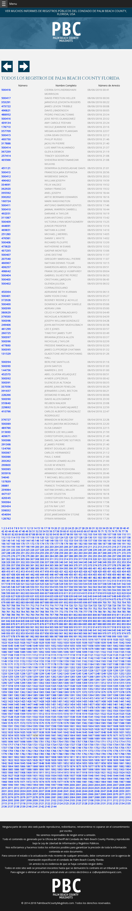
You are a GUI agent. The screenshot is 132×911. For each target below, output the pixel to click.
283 (47, 556)
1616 (35, 729)
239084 (6, 489)
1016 (91, 639)
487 (119, 577)
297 (114, 556)
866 (124, 621)
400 (90, 568)
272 (124, 553)
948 (128, 630)
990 (71, 636)
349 (104, 562)
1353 (97, 689)
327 (128, 559)
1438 (103, 701)
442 (32, 574)
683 (23, 602)
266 (95, 553)
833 (95, 617)
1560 (78, 720)
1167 (115, 661)
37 (114, 528)
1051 (47, 645)
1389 (60, 695)
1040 (109, 642)
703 (119, 602)
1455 (78, 704)
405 (114, 568)
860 (95, 621)
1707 (78, 741)
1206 (97, 667)
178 (61, 543)
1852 (66, 763)
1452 (60, 704)
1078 (84, 648)
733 (3, 608)
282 (42, 556)
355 (3, 565)
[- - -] (4, 4)
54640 (5, 477)
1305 (60, 682)
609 (56, 593)
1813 (84, 757)
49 (26, 531)
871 (18, 624)
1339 (10, 689)
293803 (6, 465)
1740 (22, 747)
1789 (66, 754)
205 (61, 546)
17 (45, 528)
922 (3, 630)
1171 (10, 664)
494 (23, 580)
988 (61, 636)
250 (18, 553)
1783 (29, 754)
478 (76, 577)
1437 (97, 701)
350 (109, 562)
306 (27, 559)
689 (52, 602)
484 (104, 577)
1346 (53, 689)
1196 (35, 667)
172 (32, 543)
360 (27, 565)
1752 (97, 747)
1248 (97, 673)
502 (61, 580)
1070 (35, 648)
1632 (4, 732)
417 (42, 571)
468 (27, 577)
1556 (53, 720)
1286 (72, 679)
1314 (115, 682)
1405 (29, 698)
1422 (4, 701)
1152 (22, 661)
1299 (22, 682)
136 (119, 537)
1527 (4, 716)
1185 (97, 664)
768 (42, 611)
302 (8, 559)
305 (23, 559)
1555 (47, 720)
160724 (6, 201)
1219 (47, 670)
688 (47, 602)
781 (104, 611)
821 (37, 617)
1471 (47, 707)
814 (3, 617)
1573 (29, 723)
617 (95, 593)
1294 (121, 679)
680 (8, 602)
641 (80, 596)
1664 (72, 735)
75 (116, 531)
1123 (103, 655)
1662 (60, 735)
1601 (72, 726)
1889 (35, 769)
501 (56, 580)
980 (23, 636)
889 (104, 624)
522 (27, 583)
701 (109, 602)
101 (80, 534)
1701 (41, 741)
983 (37, 636)
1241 (53, 673)
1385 (35, 695)
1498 (84, 710)
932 (52, 630)
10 (21, 528)
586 (76, 590)
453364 (6, 291)
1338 (4, 689)
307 (32, 559)
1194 (22, 667)
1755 (115, 747)
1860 (115, 763)
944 (109, 630)
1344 (41, 689)
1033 (66, 642)
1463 (128, 704)
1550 (16, 720)
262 (76, 553)
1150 (10, 661)
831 (85, 617)
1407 (41, 698)
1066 (10, 648)
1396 (103, 695)
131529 (6, 353)
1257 (22, 676)
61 (68, 531)
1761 (22, 750)
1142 (91, 658)
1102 (103, 651)
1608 (115, 726)
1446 (22, 704)
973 (119, 633)
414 (27, 571)
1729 (84, 744)
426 (85, 571)
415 (32, 571)
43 (6, 531)
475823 (6, 246)
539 (109, 583)
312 (56, 559)
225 (27, 549)
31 (93, 528)
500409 (6, 221)
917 (109, 627)
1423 (10, 701)
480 (85, 577)
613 (76, 593)
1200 (60, 667)
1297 (10, 682)
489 (128, 577)
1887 (22, 769)
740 (37, 608)
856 (76, 621)
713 (37, 605)
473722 (6, 106)
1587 (115, 723)
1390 (66, 695)
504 (71, 580)
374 (95, 565)
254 (37, 553)
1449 (41, 704)
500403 (6, 279)
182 (80, 543)
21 (59, 528)
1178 (53, 664)
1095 (60, 651)
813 (128, 614)
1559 (72, 720)
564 (100, 587)
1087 (10, 651)
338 (52, 562)
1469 (35, 707)
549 (27, 587)
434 (124, 571)
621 (114, 593)
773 (66, 611)
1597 (47, 726)
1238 (35, 673)
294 (100, 556)
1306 (66, 682)
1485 (4, 710)
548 (23, 587)
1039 (103, 642)
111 (128, 534)
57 (54, 531)
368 (66, 565)
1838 (109, 760)
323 (109, 559)
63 (75, 531)
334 (32, 562)
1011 (60, 639)
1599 (60, 726)
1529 (16, 716)
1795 (103, 754)
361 (32, 565)
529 (61, 583)
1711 (103, 741)
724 (90, 605)
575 (23, 590)
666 (71, 599)
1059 (97, 645)
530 (66, 583)
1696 (10, 741)
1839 (115, 760)
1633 (10, 732)
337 (47, 562)
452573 (6, 374)
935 (66, 630)
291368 (6, 444)
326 (124, 559)
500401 (6, 296)
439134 (6, 122)
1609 (121, 726)
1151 (16, 661)
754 (104, 608)
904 (47, 627)
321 (100, 559)
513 (114, 580)
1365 (41, 692)
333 (27, 562)
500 (52, 580)
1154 (35, 661)
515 (124, 580)
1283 (53, 679)
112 (3, 537)
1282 (47, 679)
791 (23, 614)
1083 (115, 648)
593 (109, 590)
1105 (121, 651)
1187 (109, 664)
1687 (84, 738)
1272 (115, 676)
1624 (84, 729)
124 (61, 537)
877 (47, 624)
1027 (29, 642)
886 (90, 624)
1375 (103, 692)
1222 (66, 670)
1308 (78, 682)
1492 (47, 710)
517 (3, 583)
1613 (16, 729)
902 (37, 627)
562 (90, 587)
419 (52, 571)
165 (128, 540)
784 (119, 611)
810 (114, 614)
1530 (22, 716)
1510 (29, 713)
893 (124, 624)
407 (124, 568)
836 (109, 617)
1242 (60, 673)
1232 (128, 670)
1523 (109, 713)
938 (80, 630)
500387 (6, 452)
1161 (78, 661)
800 (66, 614)
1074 (60, 648)
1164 (97, 661)
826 (61, 617)
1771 (84, 750)
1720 (29, 744)
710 (23, 605)
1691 (109, 738)
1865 (16, 766)
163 (119, 540)
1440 (115, 701)
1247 (91, 673)
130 (90, 537)
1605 (97, 726)
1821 (4, 760)
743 (52, 608)
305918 (6, 473)
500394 (6, 362)
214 (104, 546)
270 (114, 553)
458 (109, 574)
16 (42, 528)
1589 (128, 723)
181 (76, 543)
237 (85, 549)
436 (3, 574)
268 (104, 553)
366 (56, 565)
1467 (22, 707)
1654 (10, 735)
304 (18, 559)
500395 (6, 349)
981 (27, 636)
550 (32, 587)
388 (32, 568)
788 (8, 614)
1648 (103, 732)
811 (119, 614)
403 (104, 568)
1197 (41, 667)
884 (80, 624)
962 (66, 633)
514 (119, 580)
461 (124, 574)
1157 (53, 661)
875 (37, 624)
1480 (103, 707)
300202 (6, 197)
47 (20, 531)
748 (76, 608)
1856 (91, 763)
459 (114, 574)
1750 (84, 747)
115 (18, 537)
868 (3, 624)
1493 (53, 710)
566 (109, 587)
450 (71, 574)
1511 (35, 713)
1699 (29, 741)
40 (124, 528)
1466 (16, 707)
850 (47, 621)
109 (119, 534)
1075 (66, 648)
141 (13, 540)
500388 (6, 440)
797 (52, 614)
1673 (128, 735)
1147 (121, 658)
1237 (29, 673)
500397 (6, 337)
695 (80, 602)
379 (119, 565)
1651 (121, 732)
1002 (4, 639)
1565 (109, 720)
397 (76, 568)
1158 (60, 661)
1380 (4, 695)
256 (47, 553)
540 (114, 583)
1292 (109, 679)
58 (57, 531)
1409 (53, 698)
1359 (4, 692)
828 (71, 617)
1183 (84, 664)
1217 (35, 670)
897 (13, 627)
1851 (60, 763)
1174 (29, 664)
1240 (47, 673)
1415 (91, 698)
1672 (121, 735)
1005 (22, 639)
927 (27, 630)
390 (42, 568)
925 (18, 630)
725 (95, 605)
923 (8, 630)
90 (40, 534)
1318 (10, 686)
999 (114, 636)
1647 (97, 732)
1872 (60, 766)
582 (56, 590)
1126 (121, 655)
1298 (16, 682)
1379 (128, 692)
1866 (22, 766)
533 (80, 583)
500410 (6, 209)
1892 (53, 769)
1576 (47, 723)
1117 (66, 655)
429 (100, 571)
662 (52, 599)
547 (18, 587)
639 (71, 596)
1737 (4, 747)
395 (66, 568)
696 (85, 602)
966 (85, 633)
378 (114, 565)
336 (42, 562)
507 (85, 580)
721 (76, 605)
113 (8, 537)
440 (23, 574)
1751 (91, 747)
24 (69, 528)
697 (90, 602)
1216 (29, 670)
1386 (41, 695)
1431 (60, 701)
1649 (109, 732)
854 (66, 621)
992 (80, 636)
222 (13, 549)
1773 (97, 750)
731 (124, 605)
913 (90, 627)
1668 (97, 735)
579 (42, 590)
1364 (35, 692)
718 (61, 605)
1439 (109, 701)
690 (56, 602)
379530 (6, 316)
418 (47, 571)
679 (3, 602)
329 (8, 562)
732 (128, 605)
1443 (4, 704)
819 (27, 617)
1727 (72, 744)
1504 (121, 710)
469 (32, 577)
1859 (109, 763)
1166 (109, 661)
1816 (103, 757)
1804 (29, 757)
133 (104, 537)
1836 (97, 760)
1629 (115, 729)
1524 (115, 713)
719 (66, 605)
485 (109, 577)
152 (66, 540)
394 (61, 568)
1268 (91, 676)
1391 (72, 695)
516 (128, 580)
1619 (53, 729)
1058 (91, 645)
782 (109, 611)
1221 (60, 670)
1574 (35, 723)
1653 (4, 735)
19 (52, 528)
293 (95, 556)
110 (124, 534)
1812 (78, 757)
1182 (78, 664)
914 (95, 627)
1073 (53, 648)
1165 (103, 661)
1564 (103, 720)
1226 (91, 670)
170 (23, 543)
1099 (84, 651)
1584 (97, 723)
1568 (128, 720)
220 (3, 549)
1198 (47, 667)
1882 (121, 766)
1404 (22, 698)
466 (18, 577)
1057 (84, 645)
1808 (53, 757)
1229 (109, 670)
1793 (91, 754)
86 (26, 534)
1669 (103, 735)
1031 (53, 642)
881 (66, 624)
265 (90, 553)
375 (100, 565)
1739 (16, 747)
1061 (109, 645)
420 (56, 571)
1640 (53, 732)
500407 (6, 254)
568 (119, 587)
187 (104, 543)
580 (47, 590)
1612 (10, 729)
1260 (41, 676)
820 (32, 617)
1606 (103, 726)
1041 (115, 642)
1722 (41, 744)
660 (42, 599)
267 (100, 553)
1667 (91, 735)
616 (90, 593)
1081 (103, 648)
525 (42, 583)
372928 (6, 300)
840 (128, 617)
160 (104, 540)
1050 (41, 645)
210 (85, 546)
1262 (53, 676)
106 (104, 534)
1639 (47, 732)
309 (42, 559)
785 (124, 611)
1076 (72, 648)
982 (32, 636)
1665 (78, 735)
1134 (41, 658)
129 (85, 537)
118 (32, 537)
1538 (72, 716)
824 (52, 617)
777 (85, 611)
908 (66, 627)
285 (56, 556)
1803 (22, 757)
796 (47, 614)
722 (80, 605)
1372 (84, 692)
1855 (84, 763)
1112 (35, 655)
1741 (29, 747)
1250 (109, 673)
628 (18, 596)
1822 (10, 760)
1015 (84, 639)
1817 (109, 757)
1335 (115, 686)
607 (47, 593)
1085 (128, 648)
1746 (60, 747)
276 (13, 556)
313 (61, 559)
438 (13, 574)
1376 (109, 692)
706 (3, 605)
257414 (6, 155)
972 (114, 633)
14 (35, 528)
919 (119, 627)
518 (8, 583)
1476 (78, 707)
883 (76, 624)
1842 (4, 763)
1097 (72, 651)
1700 (35, 741)
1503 (115, 710)
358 (18, 565)
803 (80, 614)
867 (128, 621)
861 (100, 621)
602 (23, 593)
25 (73, 528)
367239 (6, 151)
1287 (78, 679)
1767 (60, 750)
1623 (78, 729)
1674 (4, 738)
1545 (115, 716)
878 (52, 624)
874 (32, 624)
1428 (41, 701)
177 (56, 543)
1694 (128, 738)
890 (109, 624)
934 (61, 630)
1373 (91, 692)
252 (27, 553)
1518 (78, 713)
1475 (72, 707)
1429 (47, 701)
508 (90, 580)
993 (85, 636)
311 (52, 559)
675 (114, 599)
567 (114, 587)
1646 (91, 732)
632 (37, 596)
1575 (41, 723)
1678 (29, 738)
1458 (97, 704)
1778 (128, 750)
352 (119, 562)
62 (71, 531)
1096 (66, 651)
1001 (126, 636)
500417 (6, 98)
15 (38, 528)
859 (90, 621)
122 (52, 537)
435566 (6, 159)
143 (23, 540)
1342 (29, 689)
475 (61, 577)
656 (23, 599)
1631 (128, 729)
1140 (78, 658)
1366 (47, 692)
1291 (103, 679)
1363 (29, 692)
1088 (16, 651)
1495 (66, 710)
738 (27, 608)
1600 (66, 726)
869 (8, 624)
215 (109, 546)
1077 (78, 648)
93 (51, 534)
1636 (29, 732)
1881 (115, 766)
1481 (109, 707)
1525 (121, 713)
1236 (22, 673)
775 (76, 611)
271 (119, 553)
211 (90, 546)
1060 (103, 645)
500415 (6, 135)
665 (66, 599)
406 (119, 568)
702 (114, 602)
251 (23, 553)
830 (80, 617)
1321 (29, 686)
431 (109, 571)
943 (104, 630)
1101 (97, 651)
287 (66, 556)
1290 (97, 679)
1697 (16, 741)
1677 (22, 738)
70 (99, 531)
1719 (22, 744)
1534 (47, 716)
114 (13, 537)
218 (124, 546)
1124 (109, 655)
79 (2, 534)
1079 (91, 648)
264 (85, 553)
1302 (41, 682)
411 (13, 571)
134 (109, 537)
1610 (128, 726)
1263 (60, 676)
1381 (10, 695)
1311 (97, 682)
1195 (29, 667)
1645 (84, 732)
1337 (128, 686)
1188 (115, 664)
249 (13, 553)
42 (2, 531)
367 (61, 565)
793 (32, 614)
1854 (78, 763)
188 (109, 543)
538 (104, 583)
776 (80, 611)
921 (128, 627)
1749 (78, 747)
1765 (47, 750)
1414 (84, 698)
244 (119, 549)
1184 (91, 664)
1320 (22, 686)
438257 (6, 267)
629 (23, 596)
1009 (47, 639)
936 (71, 630)
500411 (6, 205)
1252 (121, 673)
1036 (84, 642)
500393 (6, 366)
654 (13, 599)
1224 (78, 670)
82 (13, 534)
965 (80, 633)
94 (54, 534)
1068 (22, 648)
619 (104, 593)
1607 (109, 726)
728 (109, 605)
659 (37, 599)
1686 (78, 738)
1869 (41, 766)
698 (95, 602)
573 (13, 590)
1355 (109, 689)
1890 (41, 769)
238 (90, 549)
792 (27, 614)
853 (61, 621)
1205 (91, 667)
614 (80, 593)
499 (47, 580)
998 (109, 636)
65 (81, 531)
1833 (78, 760)
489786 (6, 427)
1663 (66, 735)
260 (66, 553)
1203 (78, 667)
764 (23, 611)
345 (85, 562)
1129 (10, 658)
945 (114, 630)
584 (66, 590)
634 (47, 596)
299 (124, 556)
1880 (109, 766)
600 (13, 593)
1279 (29, 679)
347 (95, 562)
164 (124, 540)
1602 (78, 726)
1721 (35, 744)
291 (85, 556)
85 (23, 534)
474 (56, 577)
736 (18, 608)
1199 (53, 667)
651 (128, 596)
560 (80, 587)
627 (13, 596)
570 (128, 587)
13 (31, 528)
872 (23, 624)
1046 (16, 645)
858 (85, 621)
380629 (6, 312)
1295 (128, 679)
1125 (115, 655)
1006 (29, 639)
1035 (78, 642)
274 (3, 556)
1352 (91, 689)
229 (47, 549)
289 (76, 556)
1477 (84, 707)
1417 (103, 698)
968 (95, 633)
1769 (72, 750)
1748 (72, 747)
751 (90, 608)
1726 (66, 744)
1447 (29, 704)
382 (3, 568)
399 (85, 568)
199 (32, 546)
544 (3, 587)
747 (71, 608)
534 (85, 583)
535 (90, 583)
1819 (121, 757)
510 (100, 580)
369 (71, 565)
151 (61, 540)
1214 (16, 670)
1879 (103, 766)
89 (37, 534)
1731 (97, 744)
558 (71, 587)
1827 (41, 760)
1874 (72, 766)
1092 (41, 651)
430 (104, 571)
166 (3, 543)
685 (32, 602)
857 (80, 621)
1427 (35, 701)
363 (42, 565)
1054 (66, 645)
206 (66, 546)
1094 (53, 651)
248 (8, 553)
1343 (35, 689)
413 (23, 571)
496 (32, 580)
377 (109, 565)
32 (97, 528)
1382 (16, 695)
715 (47, 605)
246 (128, 549)
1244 (72, 673)
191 (124, 543)
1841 (128, 760)
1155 (41, 661)
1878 (97, 766)
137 (124, 537)
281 (37, 556)
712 (32, 605)
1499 (91, 710)
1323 (41, 686)
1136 (53, 658)
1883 (128, 766)
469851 (6, 230)
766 (32, 611)
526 (47, 583)
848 (37, 621)
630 (27, 596)
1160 (72, 661)
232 (61, 549)
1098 (78, 651)
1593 (22, 726)
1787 (53, 754)
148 (47, 540)
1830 (60, 760)
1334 (109, 686)
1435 (84, 701)
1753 (103, 747)
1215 (22, 670)
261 (71, 553)
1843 (10, 763)
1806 (41, 757)
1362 (22, 692)
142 (18, 540)
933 (56, 630)
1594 (29, 726)
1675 (10, 738)
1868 (35, 766)
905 (52, 627)
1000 (119, 636)
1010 (53, 639)
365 (52, 565)
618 (100, 593)
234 (71, 549)
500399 (6, 308)
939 (85, 630)
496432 (6, 180)
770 (52, 611)
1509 (22, 713)
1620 (60, 729)
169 (18, 543)
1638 (41, 732)
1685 (72, 738)
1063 (121, 645)
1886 (16, 769)
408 (128, 568)
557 (66, 587)
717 (56, 605)
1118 (72, 655)
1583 (91, 723)
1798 (121, 754)
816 (13, 617)
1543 (103, 716)
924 (13, 630)
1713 (115, 741)
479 (80, 577)
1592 (16, 726)
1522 (103, 713)
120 (42, 537)
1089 (22, 651)
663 (56, 599)
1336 (121, 686)
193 (3, 546)
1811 (72, 757)
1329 (78, 686)
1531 (29, 716)
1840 (121, 760)
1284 (60, 679)
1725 (60, 744)
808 (104, 614)
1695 (4, 741)
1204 (84, 667)
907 (61, 627)
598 (3, 593)
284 (52, 556)
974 (124, 633)
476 (66, 577)
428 (95, 571)
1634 (16, 732)
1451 (53, 704)
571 (3, 590)
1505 (128, 710)
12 (28, 528)
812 (124, 614)
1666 (84, 735)
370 (76, 565)
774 (71, 611)
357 (13, 565)
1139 (72, 658)
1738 (10, 747)
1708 (84, 741)
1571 (16, 723)
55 (47, 531)
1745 (53, 747)
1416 (97, 698)
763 (18, 611)
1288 (84, 679)
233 (66, 549)
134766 (6, 448)
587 (80, 590)
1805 (35, 757)
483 (100, 577)
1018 (103, 639)
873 (27, 624)
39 (121, 528)
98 (68, 534)
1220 (53, 670)
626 (8, 596)
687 (42, 602)
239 (95, 549)
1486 (10, 710)
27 (79, 528)
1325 (53, 686)
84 (20, 534)
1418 (109, 698)
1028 (35, 642)
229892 (6, 407)
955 (32, 633)
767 (37, 611)
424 (76, 571)
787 (3, 614)
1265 (72, 676)
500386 (6, 456)
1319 (16, 686)
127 (76, 537)
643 (90, 596)
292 (90, 556)
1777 (121, 750)
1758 (4, 750)
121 (47, 537)
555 (56, 587)
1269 (97, 676)
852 (56, 621)
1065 (4, 648)
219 (128, 546)
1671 (115, 735)
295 (104, 556)
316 (76, 559)
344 (80, 562)
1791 (78, 754)
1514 (53, 713)
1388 (53, 695)
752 (95, 608)
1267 (84, 676)
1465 (10, 707)
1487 (16, 710)
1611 (4, 729)
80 (6, 534)
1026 (22, 642)
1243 (66, 673)
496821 (6, 110)
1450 (47, 704)
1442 (128, 701)
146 (37, 540)
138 (128, 537)
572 (8, 590)
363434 (6, 506)
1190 (128, 664)
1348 (66, 689)
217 (119, 546)
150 (56, 540)
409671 (6, 436)
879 (56, 624)
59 (61, 531)
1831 (66, 760)
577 (32, 590)
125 (66, 537)
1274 (128, 676)
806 (95, 614)
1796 (109, 754)
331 (18, 562)
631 (32, 596)
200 (37, 546)
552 (42, 587)
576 (27, 590)
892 (119, 624)
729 (114, 605)
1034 (72, 642)
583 (61, 590)
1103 (109, 651)
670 (90, 599)
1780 (10, 754)
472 (47, 577)
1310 (91, 682)
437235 (6, 250)
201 (42, 546)
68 (92, 531)
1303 (47, 682)
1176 (41, 664)
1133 (35, 658)
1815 (97, 757)
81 (9, 534)
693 (71, 602)
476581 (6, 238)
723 (85, 605)
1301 (35, 682)
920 (124, 627)
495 (27, 580)
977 (8, 636)
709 (18, 605)
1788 (60, 754)
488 (124, 577)
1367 (53, 692)
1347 (60, 689)
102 (85, 534)
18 (48, 528)
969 (100, 633)
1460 (109, 704)
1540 (84, 716)
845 (23, 621)
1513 (47, 713)
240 (100, 549)
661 (47, 599)
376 (104, 565)
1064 (128, 645)
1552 (29, 720)
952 (18, 633)
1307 (72, 682)
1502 (109, 710)
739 (32, 608)
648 (114, 596)
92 (47, 534)
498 (42, 580)
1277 (16, 679)
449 (66, 574)
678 (128, 599)
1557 (60, 720)
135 (114, 537)
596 (124, 590)
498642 (6, 271)
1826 (35, 760)
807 (100, 614)
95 (57, 534)
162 (114, 540)
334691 (6, 184)
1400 (128, 695)
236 (80, 549)
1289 (91, 679)
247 (3, 553)
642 (85, 596)
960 (56, 633)
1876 (84, 766)
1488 (22, 710)
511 (104, 580)
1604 (91, 726)
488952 (6, 114)
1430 (53, 701)
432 (114, 571)
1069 (29, 648)
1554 (41, 720)
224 (23, 549)
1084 (121, 648)
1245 (78, 673)
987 (56, 636)
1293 (115, 679)
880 (61, 624)
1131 (22, 658)
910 (76, 627)
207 (71, 546)
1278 (22, 679)
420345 (6, 498)
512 (109, 580)
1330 (84, 686)
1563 (97, 720)
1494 (60, 710)
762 (13, 611)
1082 (109, 648)
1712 (109, 741)
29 (86, 528)
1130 (16, 658)
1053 (60, 645)
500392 (6, 378)
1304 (53, 682)
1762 (29, 750)
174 (42, 543)
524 (37, 583)
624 (128, 593)
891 (114, 624)
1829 (53, 760)
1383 (22, 695)
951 (13, 633)
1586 (109, 723)
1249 (103, 673)
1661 (53, 735)
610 (61, 593)
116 (23, 537)
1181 (72, 664)
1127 (128, 655)
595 (119, 590)
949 (3, 633)
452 (80, 574)
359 (23, 565)
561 (85, 587)
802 (76, 614)
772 (61, 611)
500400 (6, 304)
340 (61, 562)
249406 (6, 324)
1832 (72, 760)
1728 (78, 744)
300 (128, 556)
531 (71, 583)
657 (27, 599)
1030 (47, 642)
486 (114, 577)
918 (114, 627)
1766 (53, 750)
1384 (29, 695)
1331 (91, 686)
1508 (16, 713)
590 (95, 590)
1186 (103, 664)
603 (27, 593)
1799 (128, 754)
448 (61, 574)
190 (119, 543)
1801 (10, 757)
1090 (29, 651)
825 (56, 617)
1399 (121, 695)
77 (123, 531)
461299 (6, 329)
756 (114, 608)
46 (16, 531)
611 (66, 593)
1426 (29, 701)
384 (13, 568)
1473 (60, 707)
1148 (128, 658)
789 (13, 614)
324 (114, 559)
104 (95, 534)
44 (9, 531)
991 (76, 636)
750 (85, 608)
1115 (53, 655)
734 (8, 608)
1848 (41, 763)
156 (85, 540)
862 (104, 621)
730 (119, 605)
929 (37, 630)
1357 (121, 689)
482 (95, 577)
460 (119, 574)
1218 (41, 670)
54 (44, 531)
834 (100, 617)
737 (23, 608)
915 (100, 627)
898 (18, 627)
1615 (29, 729)
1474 (66, 707)
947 (124, 630)
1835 (91, 760)
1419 (115, 698)
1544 (109, 716)
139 (3, 540)
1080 (97, 648)
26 (76, 528)
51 (33, 531)
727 (104, 605)
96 (61, 534)
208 (76, 546)
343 (76, 562)
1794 (97, 754)
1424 (16, 701)
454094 (6, 514)
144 (27, 540)
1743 (41, 747)
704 (124, 602)
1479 (97, 707)
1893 (60, 769)
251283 (6, 234)
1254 (4, 676)
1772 (91, 750)
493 (18, 580)
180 (71, 543)
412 (18, 571)
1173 (22, 664)
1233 (4, 673)
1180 (66, 664)
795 (42, 614)
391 (47, 568)
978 (13, 636)
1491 (41, 710)
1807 (47, 757)
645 (100, 596)
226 (32, 549)
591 (100, 590)
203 (52, 546)
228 (42, 549)
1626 (97, 729)
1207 (103, 667)
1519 (84, 713)
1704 (60, 741)
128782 (6, 518)
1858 (103, 763)
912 (85, 627)
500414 (6, 147)
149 (52, 540)
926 (23, 630)
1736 (128, 744)
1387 (47, 695)
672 (100, 599)
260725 (6, 333)
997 (104, 636)
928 (32, 630)
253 (32, 553)
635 (52, 596)
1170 (4, 664)
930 (42, 630)
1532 (35, 716)
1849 (47, 763)
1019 (109, 639)
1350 (78, 689)
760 (3, 611)
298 (119, 556)
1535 (53, 716)
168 (13, 543)
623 (124, 593)
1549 (10, 720)
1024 (10, 642)
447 (56, 574)
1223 (72, 670)
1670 (109, 735)
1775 (109, 750)
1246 (84, 673)
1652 (128, 732)
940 (90, 630)
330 (13, 562)
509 (95, 580)
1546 (121, 716)
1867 (29, 766)
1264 (66, 676)
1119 (78, 655)
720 (71, 605)
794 (37, 614)
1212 (4, 670)
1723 (47, 744)
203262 (6, 460)
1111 (29, 655)
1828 (47, 760)
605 (37, 593)
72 (105, 531)
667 (76, 599)
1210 (121, 667)
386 (23, 568)
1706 (72, 741)
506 (80, 580)
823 (47, 617)
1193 (16, 667)
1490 (35, 710)
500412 (6, 176)
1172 (16, 664)
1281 (41, 679)
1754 (109, 747)
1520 (91, 713)
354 (128, 562)
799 (61, 614)
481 (90, 577)
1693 (121, 738)
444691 (6, 225)
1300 (29, 682)
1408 (47, 698)
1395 (97, 695)
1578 (60, 723)
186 (100, 543)
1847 (35, 763)
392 (52, 568)
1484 (128, 707)
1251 (115, 673)
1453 (66, 704)
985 (47, 636)
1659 (41, 735)
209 (80, 546)
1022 (128, 639)
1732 (103, 744)
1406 (35, 698)
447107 (6, 493)
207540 (6, 258)
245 (124, 549)
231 (56, 549)
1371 (78, 692)
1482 (115, 707)
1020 (115, 639)
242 (109, 549)
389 (37, 568)
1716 (4, 744)
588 (85, 590)
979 (18, 636)
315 (71, 559)
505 (76, 580)
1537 (66, 716)
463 (3, 577)
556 (61, 587)
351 (114, 562)
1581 (78, 723)
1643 (72, 732)
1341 (22, 689)
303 (13, 559)
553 (47, 587)
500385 (6, 469)
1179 (60, 664)
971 (109, 633)
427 (90, 571)
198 (27, 546)
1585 (103, 723)
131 (95, 537)
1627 (103, 729)
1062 (115, 645)
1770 (78, 750)
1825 (29, 760)
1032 (60, 642)
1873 (66, 766)
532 (76, 583)
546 (13, 587)
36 (110, 528)
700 (104, 602)
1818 (115, 757)
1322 (35, 686)
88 (33, 534)
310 (47, 559)
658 (32, 599)
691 (61, 602)
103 (90, 534)
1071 (41, 648)
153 (71, 540)
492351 (6, 213)
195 (13, 546)
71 (102, 531)
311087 (6, 217)
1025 (16, 642)
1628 (109, 729)
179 (66, 543)
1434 (78, 701)
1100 (91, 651)
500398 (6, 320)
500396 (6, 341)
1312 (103, 682)
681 (13, 602)
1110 (22, 655)
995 (95, 636)
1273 (121, 676)
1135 (47, 658)
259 (61, 553)
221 (8, 549)
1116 (60, 655)
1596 (41, 726)
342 (71, 562)
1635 (22, 732)
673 (104, 599)
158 (95, 540)
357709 (6, 131)
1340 (16, 689)
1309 (84, 682)
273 (128, 553)
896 (8, 627)
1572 (22, 723)
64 (78, 531)
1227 (97, 670)
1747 (66, 747)
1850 (53, 763)
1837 (103, 760)
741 (42, 608)
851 (52, 621)
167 (8, 543)
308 (37, 559)
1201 (66, 667)
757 (119, 608)
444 (42, 574)
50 (30, 531)
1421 (128, 698)
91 (44, 534)
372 (85, 565)
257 (52, 553)
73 (109, 531)
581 (52, 590)
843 (13, 621)
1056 (78, 645)
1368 (60, 692)
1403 (16, 698)
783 (114, 611)
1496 (72, 710)
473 (52, 577)
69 (95, 531)
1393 (84, 695)
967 (90, 633)
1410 (60, 698)
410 (8, 571)
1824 (22, 760)
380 (124, 565)
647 (109, 596)
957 (42, 633)
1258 (29, 676)
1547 (128, 716)
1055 (72, 645)
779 (95, 611)
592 (104, 590)
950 (8, 633)
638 (66, 596)
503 (66, 580)
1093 (47, 651)
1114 (47, 655)
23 (66, 528)
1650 (115, 732)
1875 (78, 766)
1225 (84, 670)
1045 (10, 645)
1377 (115, 692)
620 (109, 593)
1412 (72, 698)
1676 (16, 738)
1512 (41, 713)
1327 (66, 686)
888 (100, 624)
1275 (4, 679)
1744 (47, 747)
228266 (6, 394)
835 (104, 617)
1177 (47, 664)
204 (56, 546)
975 (128, 633)
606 (42, 593)
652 (3, 599)
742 (47, 608)
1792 (84, 754)
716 (52, 605)
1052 (53, 645)
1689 (97, 738)
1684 (66, 738)
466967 (6, 263)
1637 (35, 732)
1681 (47, 738)
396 (71, 568)
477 (71, 577)
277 (18, 556)
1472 (53, 707)
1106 (128, 651)
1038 (97, 642)
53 (40, 531)
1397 (109, 695)
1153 (29, 661)
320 (95, 559)
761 (8, 611)
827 (66, 617)
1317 (4, 686)
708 (13, 605)
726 (100, 605)
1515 (60, 713)
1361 (16, 692)
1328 (72, 686)
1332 (97, 686)
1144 (103, 658)
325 (119, 559)
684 (27, 602)
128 (80, 537)
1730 (91, 744)
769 (47, 611)
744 (56, 608)
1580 (72, 723)
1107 (4, 655)
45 (13, 531)
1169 (128, 661)
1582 (84, 723)
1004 (16, 639)
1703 (53, 741)
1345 (47, 689)
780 (100, 611)
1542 (97, 716)
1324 (47, 686)
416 (37, 571)
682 (18, 602)
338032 (6, 510)
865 (119, 621)
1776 (115, 750)
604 (32, 593)
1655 (16, 735)
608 (52, 593)
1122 (97, 655)
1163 (91, 661)
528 (56, 583)
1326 (60, 686)
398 (80, 568)
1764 (41, 750)
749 (80, 608)
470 (37, 577)
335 (37, 562)
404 (109, 568)
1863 (4, 766)
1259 (35, 676)
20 (55, 528)
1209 (115, 667)
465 (13, 577)
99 (71, 534)
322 (104, 559)
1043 (128, 642)
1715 (128, 741)
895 (3, 627)
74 (112, 531)
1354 (103, 689)
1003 (10, 639)
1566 (115, 720)
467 (23, 577)
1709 (91, 741)
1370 (72, 692)
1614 (22, 729)
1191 (4, 667)
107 (109, 534)
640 (76, 596)
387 (27, 568)
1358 (128, 689)
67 (88, 531)
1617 (41, 729)
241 (104, 549)
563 (95, 587)
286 (61, 556)
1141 (84, 658)
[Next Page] (24, 71)
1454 (72, 704)
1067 (16, 648)
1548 (4, 720)
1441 (121, 701)
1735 (121, 744)
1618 (47, 729)
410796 (6, 411)
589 (90, 590)
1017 (97, 639)
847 (32, 621)
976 (3, 636)
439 (18, 574)
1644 (78, 732)
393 (56, 568)
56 (51, 531)
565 (104, 587)
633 (42, 596)
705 (128, 602)
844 (18, 621)
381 (128, 565)
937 (76, 630)
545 (8, 587)
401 (95, 568)
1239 (41, 673)
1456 (84, 704)
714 (42, 605)
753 (100, 608)
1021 (121, 639)
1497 (78, 710)
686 (37, 602)
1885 (10, 769)
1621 (66, 729)
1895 (72, 769)
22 (62, 528)
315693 (6, 432)
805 (90, 614)
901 (32, 627)
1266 (78, 676)
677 (124, 599)
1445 (16, 704)
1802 (16, 757)
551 (37, 587)
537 (100, 583)
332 (23, 562)
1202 (72, 667)
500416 (6, 118)
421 (61, 571)
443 (37, 574)
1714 (121, 741)
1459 (103, 704)
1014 (78, 639)
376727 (6, 419)
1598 (53, 726)
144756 (6, 370)
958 (47, 633)
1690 (103, 738)
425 (80, 571)
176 (52, 543)
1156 (47, 661)
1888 (29, 769)
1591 (10, 726)
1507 (10, 713)
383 (8, 568)
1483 (121, 707)
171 (27, 543)
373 (90, 565)
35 (107, 528)
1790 (72, 754)
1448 (35, 704)
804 (85, 614)
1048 (29, 645)
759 (128, 608)
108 (114, 534)
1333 (103, 686)
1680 (41, 738)
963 (71, 633)
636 (56, 596)
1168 (121, 661)
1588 (121, 723)
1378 (121, 692)
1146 (115, 658)
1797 (115, 754)
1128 (4, 658)
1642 (66, 732)
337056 (6, 386)
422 (66, 571)
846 (27, 621)
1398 (115, 695)
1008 (41, 639)
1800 (4, 757)
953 (23, 633)
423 (71, 571)
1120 (84, 655)
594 (114, 590)
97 (64, 534)
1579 (66, 723)
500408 (6, 242)
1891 (47, 769)
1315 (121, 682)
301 (3, 559)
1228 (103, 670)
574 (18, 590)
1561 (84, 720)
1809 (60, 757)
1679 (35, 738)
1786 (47, 754)
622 (119, 593)
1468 (29, 707)
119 (37, 537)
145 (32, 540)
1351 (84, 689)
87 (30, 534)
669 (85, 599)
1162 (84, 661)
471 (42, 577)
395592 (6, 192)
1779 (4, 754)
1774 (103, 750)
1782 (22, 754)
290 (80, 556)
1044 (4, 645)
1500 (97, 710)
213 (100, 546)
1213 (10, 670)
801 (71, 614)
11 (24, 528)
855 (71, 621)
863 (109, 621)
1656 (22, 735)
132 (100, 537)
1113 (41, 655)
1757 (128, 747)
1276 (10, 679)
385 (18, 568)
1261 (47, 676)
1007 (35, 639)
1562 (91, 720)
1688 (91, 738)
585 (71, 590)
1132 (29, 658)
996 (100, 636)
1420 (121, 698)
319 (90, 559)
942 (100, 630)
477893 (6, 345)
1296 (4, 682)
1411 (66, 698)
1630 (121, 729)
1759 (10, 750)
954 (27, 633)
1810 (66, 757)
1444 (10, 704)
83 (16, 534)
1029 (41, 642)
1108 (10, 655)
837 (114, 617)
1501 (103, 710)
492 (13, 580)
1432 (66, 701)
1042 (121, 642)
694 (76, 602)
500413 (6, 172)
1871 (53, 766)
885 (85, 624)
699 (100, 602)
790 (18, 614)
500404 (6, 275)
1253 (128, 673)
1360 (10, 692)
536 (95, 583)
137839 (6, 481)
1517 (72, 713)
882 (71, 624)
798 (56, 614)
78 (126, 531)
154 (76, 540)
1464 (4, 707)
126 (71, 537)
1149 (4, 661)
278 (23, 556)
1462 (121, 704)
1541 (91, 716)
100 (76, 534)
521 (23, 583)
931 (47, 630)
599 (8, 593)
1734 (115, 744)
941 (95, 630)
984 (42, 636)
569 (124, 587)
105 (100, 534)
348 (100, 562)
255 (42, 553)
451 (76, 574)
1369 (66, 692)
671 (95, 599)
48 (23, 531)
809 (109, 614)
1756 (121, 747)
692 (66, 602)
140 (8, 540)
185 (95, 543)
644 (95, 596)
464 (8, 577)
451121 (6, 168)
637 (61, 596)
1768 (66, 750)
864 (114, 621)
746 (66, 608)
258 (56, 553)
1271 (109, 676)
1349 (72, 689)
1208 (109, 667)
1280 (35, 679)
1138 (66, 658)
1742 (35, 747)
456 (100, 574)
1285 (66, 679)
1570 (10, 723)
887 (95, 624)
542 (124, 583)
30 (90, 528)
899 (23, 627)
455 (95, 574)
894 (128, 624)
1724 (53, 744)
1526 (128, 713)
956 (37, 633)
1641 (60, 732)
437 (8, 574)
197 (23, 546)
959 (52, 633)
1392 (78, 695)
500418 (6, 89)
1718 (16, 744)
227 (37, 549)
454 (90, 574)
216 (114, 546)
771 (56, 611)
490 (3, 580)
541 (119, 583)
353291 (6, 102)
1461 (115, 704)
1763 (35, 750)
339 (56, 562)
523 (32, 583)
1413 (78, 698)
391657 (6, 390)
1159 (66, 661)
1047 (22, 645)
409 (3, 571)
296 (109, 556)
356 (8, 565)
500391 (6, 382)
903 (42, 627)
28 (83, 528)
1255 (10, 676)
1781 (16, 754)
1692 (115, 738)
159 (100, 540)
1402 (10, 698)
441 (27, 574)
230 (52, 549)
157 (90, 540)
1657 (29, 735)
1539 (78, 716)
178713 (6, 126)
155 (80, 540)
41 (127, 528)
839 (124, 617)
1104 (115, 651)
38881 (5, 485)
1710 (97, 741)
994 (90, 636)
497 (37, 580)
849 (42, 621)
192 (128, 543)
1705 (66, 741)
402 (100, 568)
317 (80, 559)
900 (27, 627)
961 (61, 633)
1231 (121, 670)
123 (56, 537)
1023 (4, 642)
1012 (66, 639)
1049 (35, 645)
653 (8, 599)
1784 (35, 754)
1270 (103, 676)
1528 (10, 716)
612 (71, 593)
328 (3, 562)
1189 (121, 664)
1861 (121, 763)
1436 (91, 701)
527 (52, 583)
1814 (91, 757)
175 (47, 543)
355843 (6, 403)
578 (37, 590)
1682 (53, 738)
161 (109, 540)
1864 (10, 766)
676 (119, 599)
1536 (60, 716)
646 (104, 596)
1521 (97, 713)
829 (76, 617)
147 (42, 540)
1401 (4, 698)
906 (56, 627)
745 (61, 608)
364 (47, 565)
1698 (22, 741)
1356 (115, 689)
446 (52, 574)
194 (8, 546)
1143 (97, 658)
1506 (4, 713)
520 (18, 583)
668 (80, 599)
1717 (10, 744)
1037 (91, 642)
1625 (91, 729)
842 (8, 621)
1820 (128, 757)
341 (66, 562)
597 (128, 590)
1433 (72, 701)
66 (85, 531)
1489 (29, 710)
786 (128, 611)
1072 (47, 648)
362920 (6, 188)
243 (114, 549)
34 (103, 528)
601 (18, 593)
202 (47, 546)
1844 (16, 763)
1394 (91, 695)
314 (66, 559)
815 (8, 617)
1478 (91, 707)
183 (85, 543)
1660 (47, 735)
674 (109, 599)
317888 (6, 143)
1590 (4, 726)
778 (90, 611)
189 (114, 543)
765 (27, 611)
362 (37, 565)
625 (3, 596)
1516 (66, 713)
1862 (128, 763)
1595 (35, 726)
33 (100, 528)
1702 (47, 741)
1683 (60, 738)
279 (27, 556)
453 (85, 574)
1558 (66, 720)
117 (27, 537)
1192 (10, 667)
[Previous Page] (7, 71)
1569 (4, 723)
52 (37, 531)
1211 (128, 667)
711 (27, 605)
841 (3, 621)
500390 (6, 399)
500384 (6, 502)
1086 (4, 651)
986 (52, 636)
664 (61, 599)
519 (13, 583)
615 (85, 593)
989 (66, 636)
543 (128, 583)
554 (52, 587)
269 (109, 553)
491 (8, 580)
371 (80, 565)
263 (80, 553)
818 (23, 617)
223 (18, 549)
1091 (35, 651)
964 (76, 633)
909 (71, 627)
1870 (47, 766)
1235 (16, 673)
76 (119, 531)
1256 (16, 676)
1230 (115, 670)
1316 (128, 682)
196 (18, 546)
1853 (72, 763)
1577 (53, 723)
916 (104, 627)
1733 (109, 744)
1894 (66, 769)
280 (32, 556)
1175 (35, 664)
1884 (4, 769)
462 (128, 574)
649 (119, 596)
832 (90, 617)
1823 (16, 760)
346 (90, 562)
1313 (109, 682)
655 (18, 599)
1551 (22, 720)
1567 (121, 720)
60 (64, 531)
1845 (22, 763)
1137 (60, 658)
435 (128, 571)
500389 (6, 423)
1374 (97, 692)
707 (8, 605)
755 (109, 608)
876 (42, 624)
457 (104, 574)
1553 (35, 720)
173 (37, 543)
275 (8, 556)
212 (95, 546)
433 (119, 571)
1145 (109, 658)
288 (71, 556)
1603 (84, 726)
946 (119, 630)
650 (124, 596)
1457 (91, 704)
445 (47, 574)
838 (119, 617)
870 (13, 624)
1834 (84, 760)
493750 (6, 139)
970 (104, 633)
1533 (41, 716)
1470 (41, 707)
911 (80, 627)
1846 (29, 763)
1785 (41, 754)
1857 (97, 763)
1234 (10, 673)
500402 (6, 283)
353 (124, 562)
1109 (16, 655)
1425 (22, 701)
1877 (91, 766)
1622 (72, 729)
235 (76, 549)
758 (124, 608)
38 (117, 528)
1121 (91, 655)
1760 (16, 750)
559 (76, 587)
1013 (72, 639)
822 (42, 617)
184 (90, 543)
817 (18, 617)
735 (13, 608)
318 (85, 559)
